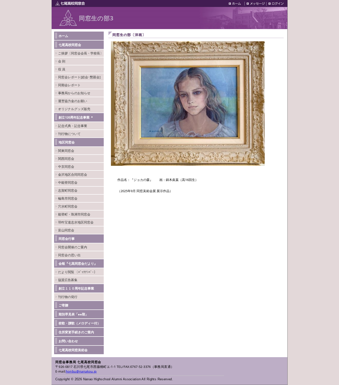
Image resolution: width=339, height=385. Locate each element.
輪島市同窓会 (67, 198)
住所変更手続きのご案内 (76, 332)
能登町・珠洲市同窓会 (74, 214)
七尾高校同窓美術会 (73, 350)
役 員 (61, 69)
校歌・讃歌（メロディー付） (80, 323)
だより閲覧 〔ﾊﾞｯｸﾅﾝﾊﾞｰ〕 (77, 272)
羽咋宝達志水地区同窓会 (76, 222)
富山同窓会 (66, 230)
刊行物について (69, 133)
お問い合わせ (68, 341)
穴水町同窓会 (67, 206)
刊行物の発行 (67, 297)
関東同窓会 (66, 150)
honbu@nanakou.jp (81, 371)
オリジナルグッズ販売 (74, 109)
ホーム (63, 36)
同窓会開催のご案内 (72, 247)
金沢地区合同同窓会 (72, 174)
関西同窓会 (66, 158)
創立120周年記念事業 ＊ (76, 117)
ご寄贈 (63, 305)
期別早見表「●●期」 (73, 314)
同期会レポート (69, 85)
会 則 (61, 61)
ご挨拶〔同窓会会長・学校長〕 (80, 53)
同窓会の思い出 (69, 255)
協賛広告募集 (67, 280)
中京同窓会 (66, 166)
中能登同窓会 (67, 182)
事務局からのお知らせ (74, 93)
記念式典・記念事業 (72, 126)
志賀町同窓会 (67, 190)
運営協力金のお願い (72, 101)
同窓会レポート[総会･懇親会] (79, 77)
